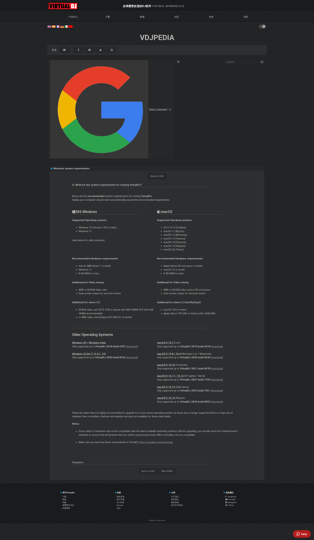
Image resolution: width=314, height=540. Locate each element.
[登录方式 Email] (64, 50)
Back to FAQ (157, 176)
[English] (49, 26)
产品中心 (73, 17)
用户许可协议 (177, 505)
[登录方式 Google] (112, 50)
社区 (176, 17)
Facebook (231, 497)
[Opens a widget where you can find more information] (302, 534)
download (132, 346)
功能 (64, 502)
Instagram (232, 502)
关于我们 (175, 497)
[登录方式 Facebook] (78, 50)
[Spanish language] (53, 26)
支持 (211, 17)
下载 (107, 17)
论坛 (119, 508)
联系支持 (120, 497)
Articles (120, 505)
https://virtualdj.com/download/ (156, 442)
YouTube (231, 499)
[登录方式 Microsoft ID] (89, 50)
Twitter (230, 505)
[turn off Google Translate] (178, 62)
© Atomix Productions (157, 520)
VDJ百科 (120, 502)
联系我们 (175, 499)
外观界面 (66, 508)
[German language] (62, 26)
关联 (245, 17)
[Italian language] (66, 26)
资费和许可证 (68, 505)
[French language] (58, 26)
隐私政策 (175, 502)
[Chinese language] (71, 26)
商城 (142, 17)
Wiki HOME (167, 471)
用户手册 (120, 499)
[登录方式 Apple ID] (100, 50)
